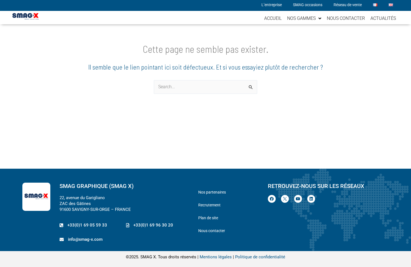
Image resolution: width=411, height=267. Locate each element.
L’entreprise (271, 5)
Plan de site (208, 218)
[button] (149, 225)
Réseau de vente (348, 5)
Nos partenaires (212, 192)
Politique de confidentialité (260, 256)
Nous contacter (211, 230)
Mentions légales (216, 256)
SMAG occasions (307, 5)
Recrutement (209, 205)
